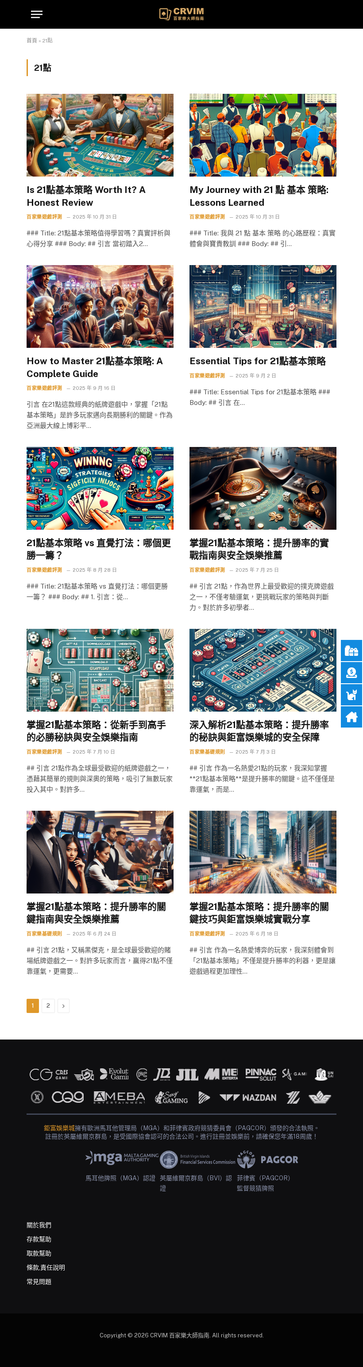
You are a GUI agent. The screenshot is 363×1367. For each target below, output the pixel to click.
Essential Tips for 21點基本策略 (257, 360)
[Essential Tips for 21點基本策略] (262, 306)
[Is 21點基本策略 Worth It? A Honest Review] (100, 135)
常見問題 (39, 1281)
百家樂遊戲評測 (44, 216)
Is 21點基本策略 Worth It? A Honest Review (86, 196)
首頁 (32, 41)
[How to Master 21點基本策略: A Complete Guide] (100, 306)
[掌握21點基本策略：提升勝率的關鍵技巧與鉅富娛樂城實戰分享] (262, 852)
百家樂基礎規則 (207, 752)
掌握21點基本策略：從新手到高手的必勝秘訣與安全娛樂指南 (96, 731)
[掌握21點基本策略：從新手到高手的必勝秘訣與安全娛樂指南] (100, 670)
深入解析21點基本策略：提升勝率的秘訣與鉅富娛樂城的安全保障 (259, 731)
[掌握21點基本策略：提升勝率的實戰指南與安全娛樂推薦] (262, 488)
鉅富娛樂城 (59, 1128)
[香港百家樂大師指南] (181, 14)
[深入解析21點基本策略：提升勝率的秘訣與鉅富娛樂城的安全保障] (262, 670)
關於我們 (39, 1224)
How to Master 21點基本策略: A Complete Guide (95, 367)
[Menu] (36, 14)
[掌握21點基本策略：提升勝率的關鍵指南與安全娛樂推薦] (100, 852)
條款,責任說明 (46, 1267)
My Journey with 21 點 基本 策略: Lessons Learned (258, 196)
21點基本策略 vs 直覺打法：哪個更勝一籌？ (99, 549)
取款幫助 (39, 1253)
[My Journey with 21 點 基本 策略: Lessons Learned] (262, 135)
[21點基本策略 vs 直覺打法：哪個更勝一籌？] (100, 488)
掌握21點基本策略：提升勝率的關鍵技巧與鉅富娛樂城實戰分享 (259, 913)
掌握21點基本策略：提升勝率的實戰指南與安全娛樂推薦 (259, 549)
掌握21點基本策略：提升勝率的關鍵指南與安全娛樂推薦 (96, 913)
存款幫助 (39, 1239)
